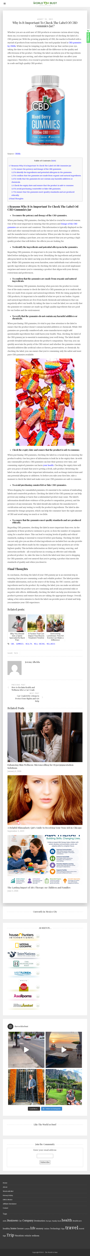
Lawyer (27, 1229)
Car (20, 1220)
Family (54, 1221)
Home (5, 1183)
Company (27, 1220)
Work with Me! (8, 1191)
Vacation (19, 1235)
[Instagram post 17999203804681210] (26, 1050)
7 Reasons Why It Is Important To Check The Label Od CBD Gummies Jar (40, 165)
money (39, 1228)
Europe (48, 1221)
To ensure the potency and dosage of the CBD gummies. (36, 169)
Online (46, 1228)
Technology (55, 1228)
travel (71, 1227)
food (59, 1221)
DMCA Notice (7, 1200)
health (29, 644)
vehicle (27, 1235)
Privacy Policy (8, 1195)
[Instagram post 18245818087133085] (64, 1050)
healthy (6, 1228)
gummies (20, 644)
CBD (12, 644)
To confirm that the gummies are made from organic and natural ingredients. (46, 175)
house (20, 1228)
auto (4, 1221)
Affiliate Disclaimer (10, 1204)
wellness (51, 644)
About (5, 1187)
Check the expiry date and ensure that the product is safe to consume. (42, 185)
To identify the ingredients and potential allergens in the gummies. (41, 172)
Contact (5, 1208)
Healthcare (77, 1221)
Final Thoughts (16, 198)
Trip (10, 1234)
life (32, 1228)
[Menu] (4, 3)
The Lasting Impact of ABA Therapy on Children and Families (39, 887)
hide (53, 161)
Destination (39, 1220)
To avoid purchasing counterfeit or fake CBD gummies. (36, 188)
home (14, 1228)
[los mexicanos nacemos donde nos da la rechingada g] (64, 1087)
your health (48, 465)
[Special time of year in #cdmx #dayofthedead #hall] (26, 1087)
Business (12, 1220)
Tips (63, 1228)
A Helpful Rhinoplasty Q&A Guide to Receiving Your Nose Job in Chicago (45, 827)
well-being (39, 644)
